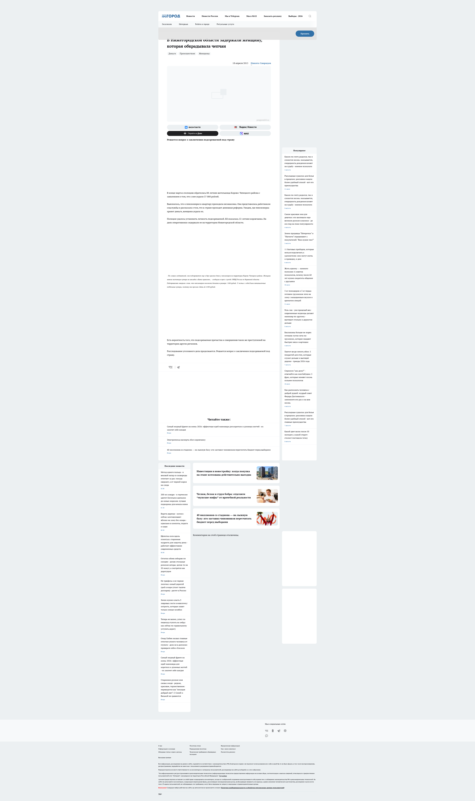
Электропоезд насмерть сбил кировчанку (186, 441)
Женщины (204, 53)
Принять (305, 33)
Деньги (172, 53)
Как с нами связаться (228, 749)
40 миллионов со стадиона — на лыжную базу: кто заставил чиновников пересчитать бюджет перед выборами (219, 451)
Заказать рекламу (273, 16)
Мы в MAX (251, 16)
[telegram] (179, 367)
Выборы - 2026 (295, 16)
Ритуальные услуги (225, 24)
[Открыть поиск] (309, 16)
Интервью (183, 24)
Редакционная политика (198, 749)
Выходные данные (164, 757)
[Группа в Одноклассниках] (273, 730)
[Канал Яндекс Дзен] (192, 133)
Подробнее (223, 776)
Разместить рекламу (228, 752)
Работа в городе (202, 24)
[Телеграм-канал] (279, 730)
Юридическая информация (230, 746)
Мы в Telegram (232, 16)
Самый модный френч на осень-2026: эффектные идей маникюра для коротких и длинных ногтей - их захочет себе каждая (215, 429)
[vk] (171, 367)
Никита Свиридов (261, 63)
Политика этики (195, 746)
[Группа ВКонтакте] (192, 127)
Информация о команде (166, 749)
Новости (190, 16)
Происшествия (187, 53)
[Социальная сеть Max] (245, 133)
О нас (160, 746)
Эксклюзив (167, 24)
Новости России (210, 16)
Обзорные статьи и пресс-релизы (170, 752)
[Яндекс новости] (245, 127)
